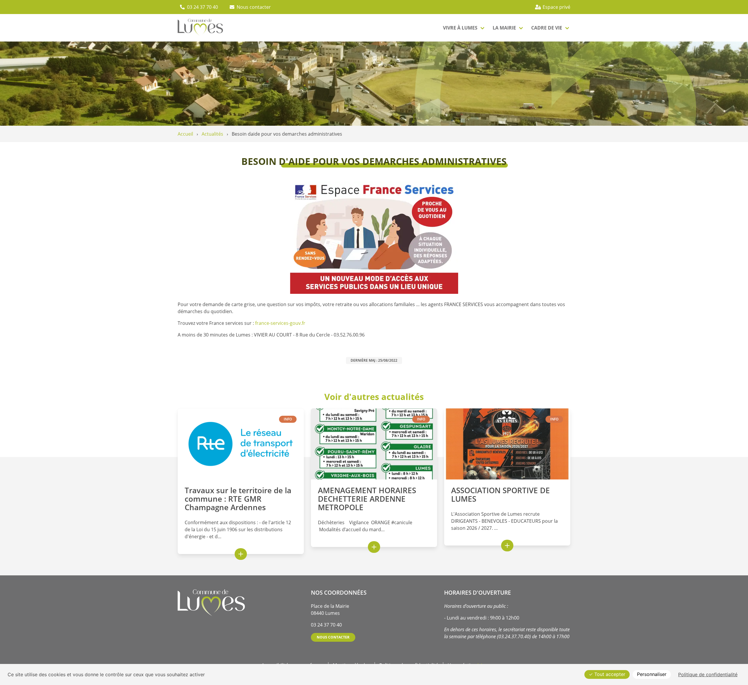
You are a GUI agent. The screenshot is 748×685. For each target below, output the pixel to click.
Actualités (212, 134)
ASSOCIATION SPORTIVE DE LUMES (500, 494)
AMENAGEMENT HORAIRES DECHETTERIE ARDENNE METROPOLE (367, 499)
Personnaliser (651, 674)
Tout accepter (609, 674)
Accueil (185, 134)
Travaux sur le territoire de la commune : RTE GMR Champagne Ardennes (238, 499)
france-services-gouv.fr (280, 323)
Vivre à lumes (460, 28)
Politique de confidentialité (707, 674)
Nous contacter (333, 637)
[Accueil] (200, 28)
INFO (288, 419)
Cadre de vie (546, 28)
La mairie (504, 28)
